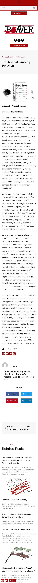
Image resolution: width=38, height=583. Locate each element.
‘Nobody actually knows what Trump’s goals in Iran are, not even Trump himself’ (18, 569)
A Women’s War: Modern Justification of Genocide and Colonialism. (18, 515)
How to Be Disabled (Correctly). (14, 500)
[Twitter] (19, 40)
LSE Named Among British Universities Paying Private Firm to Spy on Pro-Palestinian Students (17, 460)
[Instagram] (22, 40)
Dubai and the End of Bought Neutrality (18, 529)
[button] (19, 2)
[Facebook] (15, 40)
